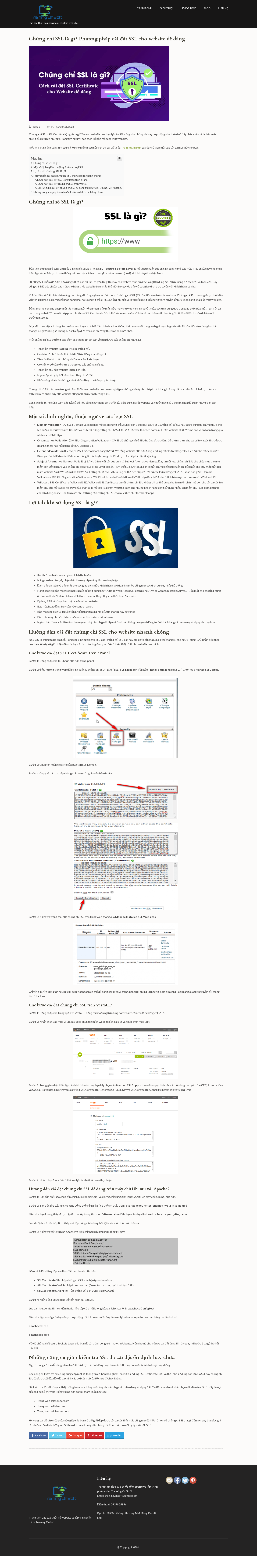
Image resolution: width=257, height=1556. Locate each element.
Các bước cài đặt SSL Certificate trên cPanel (63, 179)
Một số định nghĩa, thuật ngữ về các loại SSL (58, 167)
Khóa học (189, 8)
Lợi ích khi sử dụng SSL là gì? (49, 171)
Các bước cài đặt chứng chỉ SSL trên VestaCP (64, 183)
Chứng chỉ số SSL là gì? (46, 162)
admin (36, 126)
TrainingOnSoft (131, 147)
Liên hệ (223, 8)
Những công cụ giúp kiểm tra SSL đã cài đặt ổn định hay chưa (68, 192)
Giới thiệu (167, 8)
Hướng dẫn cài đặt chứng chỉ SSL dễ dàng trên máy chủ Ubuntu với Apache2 (80, 187)
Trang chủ (144, 8)
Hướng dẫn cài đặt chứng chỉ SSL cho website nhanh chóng (67, 175)
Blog (207, 8)
